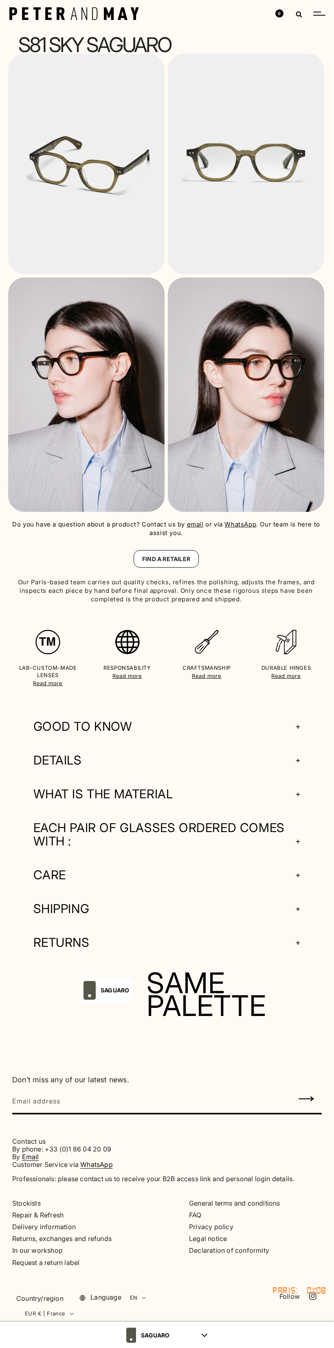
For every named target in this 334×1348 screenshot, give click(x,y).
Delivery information (44, 1227)
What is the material (103, 794)
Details (57, 760)
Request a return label (45, 1263)
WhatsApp (240, 524)
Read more (47, 683)
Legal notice (208, 1239)
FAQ (195, 1215)
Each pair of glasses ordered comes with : (159, 834)
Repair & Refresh (38, 1215)
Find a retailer (166, 558)
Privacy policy (211, 1227)
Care (49, 875)
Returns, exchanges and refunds (62, 1239)
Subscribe (306, 1100)
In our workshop (37, 1250)
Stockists (26, 1203)
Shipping (61, 908)
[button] (319, 13)
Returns (61, 942)
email (195, 524)
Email (30, 1157)
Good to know (82, 726)
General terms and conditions (234, 1203)
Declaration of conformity (229, 1250)
